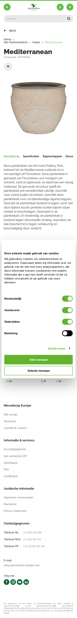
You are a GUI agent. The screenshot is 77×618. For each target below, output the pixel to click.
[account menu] (60, 7)
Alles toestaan (38, 359)
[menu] (7, 7)
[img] (34, 7)
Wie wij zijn (10, 414)
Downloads (11, 462)
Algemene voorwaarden (18, 497)
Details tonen (56, 348)
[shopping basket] (70, 7)
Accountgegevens (15, 449)
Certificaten (11, 476)
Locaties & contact (15, 427)
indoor (36, 42)
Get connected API (15, 456)
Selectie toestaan (38, 370)
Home (7, 39)
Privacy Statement (15, 510)
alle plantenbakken (16, 42)
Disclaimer (10, 504)
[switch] (67, 310)
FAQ (6, 469)
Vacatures (10, 421)
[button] (68, 18)
